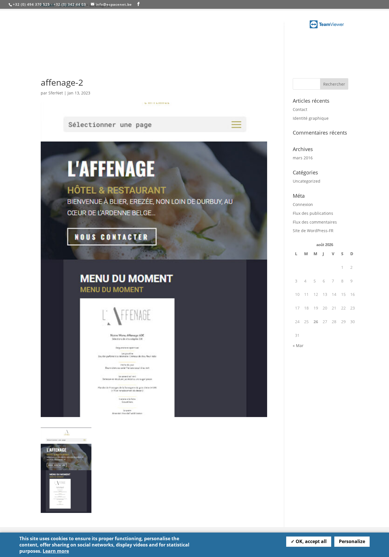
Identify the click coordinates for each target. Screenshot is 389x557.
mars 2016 (303, 157)
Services (230, 24)
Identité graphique (311, 118)
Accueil (208, 24)
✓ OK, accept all (309, 541)
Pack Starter (263, 24)
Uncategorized (306, 181)
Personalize (352, 541)
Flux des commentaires (315, 222)
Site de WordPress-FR (313, 230)
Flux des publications (313, 213)
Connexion (303, 204)
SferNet (55, 93)
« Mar (298, 345)
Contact (290, 24)
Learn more (56, 551)
